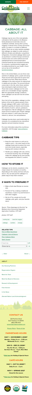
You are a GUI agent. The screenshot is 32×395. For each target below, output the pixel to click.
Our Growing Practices (9, 266)
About (4, 261)
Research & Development (10, 283)
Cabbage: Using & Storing (10, 234)
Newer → (27, 254)
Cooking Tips (6, 219)
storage (20, 223)
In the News (5, 292)
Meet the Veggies (17, 219)
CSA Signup (24, 2)
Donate (8, 2)
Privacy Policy (11, 328)
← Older (4, 254)
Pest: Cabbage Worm (8, 237)
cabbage (5, 223)
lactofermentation (7, 70)
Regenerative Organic (8, 270)
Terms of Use (21, 328)
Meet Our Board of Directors (10, 279)
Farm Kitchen (6, 288)
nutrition (12, 223)
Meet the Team (6, 274)
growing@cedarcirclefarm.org (16, 324)
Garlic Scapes (6, 239)
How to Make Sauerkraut (9, 232)
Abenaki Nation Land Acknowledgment (14, 296)
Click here (7, 355)
